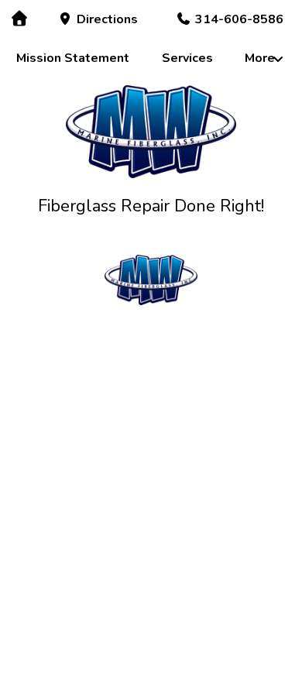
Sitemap (212, 424)
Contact (212, 399)
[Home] (19, 19)
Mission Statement (72, 58)
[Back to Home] (151, 131)
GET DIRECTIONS (151, 604)
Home (90, 374)
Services (187, 58)
